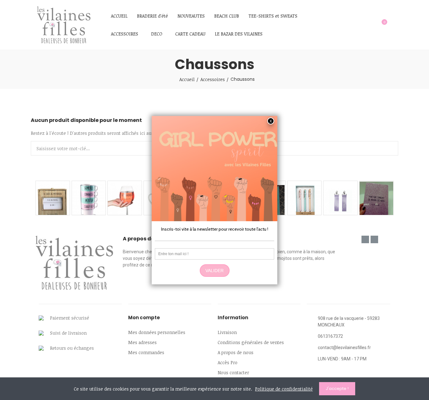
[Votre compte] (395, 25)
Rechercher (388, 148)
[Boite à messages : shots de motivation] (52, 198)
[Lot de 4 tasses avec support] (89, 198)
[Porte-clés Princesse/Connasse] (340, 198)
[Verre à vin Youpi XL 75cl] (124, 198)
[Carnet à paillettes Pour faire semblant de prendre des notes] (376, 198)
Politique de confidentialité (284, 389)
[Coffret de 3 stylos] (304, 198)
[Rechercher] (369, 25)
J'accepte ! (337, 389)
